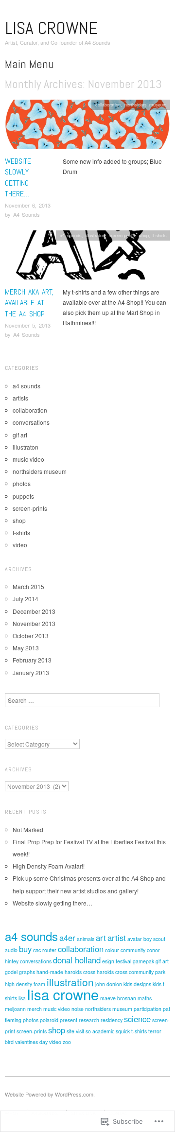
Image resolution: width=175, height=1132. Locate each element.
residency (111, 1020)
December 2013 (34, 611)
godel (11, 971)
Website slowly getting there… (18, 177)
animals (85, 938)
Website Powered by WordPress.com (49, 1094)
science (137, 1019)
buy (25, 949)
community (133, 950)
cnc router (44, 950)
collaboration (108, 104)
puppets (23, 496)
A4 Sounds (26, 214)
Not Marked (28, 829)
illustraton (95, 235)
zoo (67, 1041)
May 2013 (26, 648)
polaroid (49, 1020)
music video (28, 459)
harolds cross (80, 971)
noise (77, 1008)
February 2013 (32, 660)
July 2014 (25, 598)
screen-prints (122, 235)
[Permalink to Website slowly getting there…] (87, 126)
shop (144, 235)
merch (34, 1008)
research (89, 1020)
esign (108, 961)
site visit (75, 1031)
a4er (67, 937)
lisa (22, 998)
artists (20, 398)
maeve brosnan (118, 998)
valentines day (31, 1041)
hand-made (49, 971)
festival (123, 961)
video (20, 544)
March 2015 (28, 586)
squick (123, 1031)
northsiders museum (145, 104)
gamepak (143, 961)
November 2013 (34, 623)
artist (116, 937)
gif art (20, 435)
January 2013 (31, 672)
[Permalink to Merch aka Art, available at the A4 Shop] (87, 257)
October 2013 (31, 635)
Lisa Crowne (51, 28)
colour (112, 950)
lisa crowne (63, 994)
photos (22, 483)
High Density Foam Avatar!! (49, 866)
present (68, 1020)
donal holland (77, 960)
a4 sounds (71, 235)
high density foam (25, 984)
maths (145, 998)
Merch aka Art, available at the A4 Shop (29, 303)
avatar (134, 938)
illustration (70, 982)
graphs (27, 971)
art (101, 937)
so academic (100, 1031)
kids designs (137, 984)
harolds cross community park (131, 971)
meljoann (15, 1008)
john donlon (108, 984)
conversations (31, 422)
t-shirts (160, 235)
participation (147, 1008)
